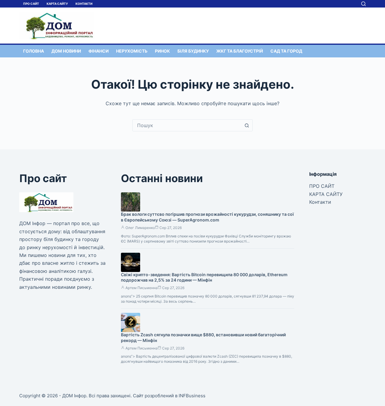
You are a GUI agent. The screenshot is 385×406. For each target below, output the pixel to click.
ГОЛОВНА (33, 50)
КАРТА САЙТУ (57, 3)
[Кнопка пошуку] (246, 125)
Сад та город (286, 50)
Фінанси (98, 50)
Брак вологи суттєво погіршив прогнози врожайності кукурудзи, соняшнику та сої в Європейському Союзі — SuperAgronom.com (207, 217)
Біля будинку (193, 50)
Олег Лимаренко (140, 227)
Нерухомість (131, 50)
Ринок (162, 50)
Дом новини (66, 50)
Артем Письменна (141, 287)
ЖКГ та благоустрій (239, 50)
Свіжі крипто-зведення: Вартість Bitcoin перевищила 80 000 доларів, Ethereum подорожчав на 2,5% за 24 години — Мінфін (204, 277)
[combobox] (187, 125)
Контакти (83, 3)
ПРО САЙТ (31, 3)
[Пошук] (363, 4)
